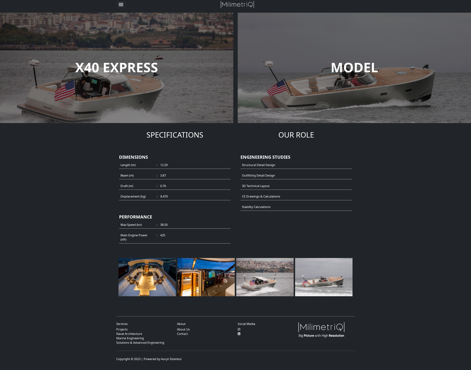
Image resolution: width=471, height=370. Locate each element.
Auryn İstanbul (171, 359)
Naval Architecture (129, 334)
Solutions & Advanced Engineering (140, 343)
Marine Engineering (130, 338)
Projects (122, 329)
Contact (182, 334)
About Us (183, 329)
